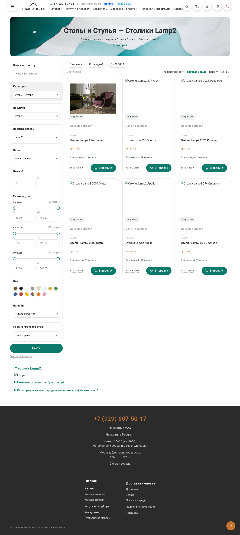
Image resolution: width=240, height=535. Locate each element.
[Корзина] (227, 6)
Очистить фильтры (21, 356)
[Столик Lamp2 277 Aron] (148, 99)
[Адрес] (207, 6)
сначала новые (196, 71)
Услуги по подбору (77, 8)
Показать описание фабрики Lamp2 (40, 382)
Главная (91, 481)
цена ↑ (213, 71)
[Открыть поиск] (187, 6)
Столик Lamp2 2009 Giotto (87, 243)
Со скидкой (96, 64)
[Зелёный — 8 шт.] (56, 288)
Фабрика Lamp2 (27, 368)
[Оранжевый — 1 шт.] (38, 294)
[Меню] (12, 6)
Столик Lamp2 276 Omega (86, 140)
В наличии (76, 64)
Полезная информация (155, 8)
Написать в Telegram (120, 434)
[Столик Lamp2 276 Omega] (93, 99)
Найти (36, 348)
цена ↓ (225, 71)
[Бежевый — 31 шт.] (38, 288)
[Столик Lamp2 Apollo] (148, 202)
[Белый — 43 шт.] (27, 288)
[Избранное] (217, 6)
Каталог (55, 8)
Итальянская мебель (97, 518)
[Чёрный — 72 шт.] (21, 288)
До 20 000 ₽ (117, 64)
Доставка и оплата (122, 8)
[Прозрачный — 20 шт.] (44, 288)
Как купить (100, 8)
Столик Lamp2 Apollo (139, 243)
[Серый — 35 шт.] (32, 288)
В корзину (105, 168)
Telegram (126, 4)
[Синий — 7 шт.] (15, 294)
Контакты (180, 8)
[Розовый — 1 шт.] (44, 294)
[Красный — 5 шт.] (21, 294)
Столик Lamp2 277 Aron (140, 140)
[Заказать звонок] (197, 6)
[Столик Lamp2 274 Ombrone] (204, 202)
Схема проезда (120, 463)
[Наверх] (230, 525)
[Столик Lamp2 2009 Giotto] (93, 202)
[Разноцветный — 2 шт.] (32, 294)
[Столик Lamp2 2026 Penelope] (204, 99)
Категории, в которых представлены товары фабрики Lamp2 (57, 390)
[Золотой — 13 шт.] (50, 288)
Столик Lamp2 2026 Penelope (200, 140)
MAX (110, 4)
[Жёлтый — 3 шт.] (27, 294)
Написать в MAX (120, 428)
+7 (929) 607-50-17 (66, 3)
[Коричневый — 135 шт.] (15, 288)
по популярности (174, 71)
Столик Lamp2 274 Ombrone (199, 243)
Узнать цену (76, 167)
